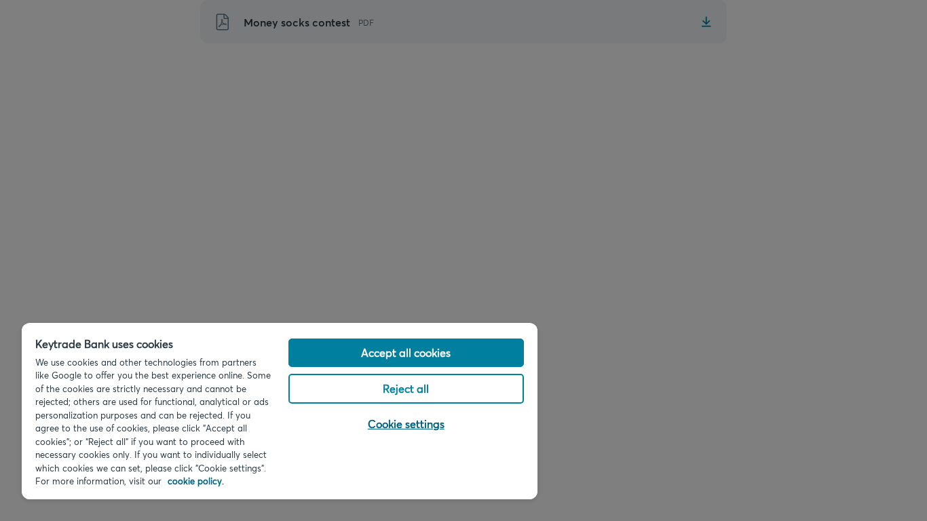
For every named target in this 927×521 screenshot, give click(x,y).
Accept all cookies (406, 352)
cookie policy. (196, 481)
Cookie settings (406, 424)
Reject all (406, 388)
